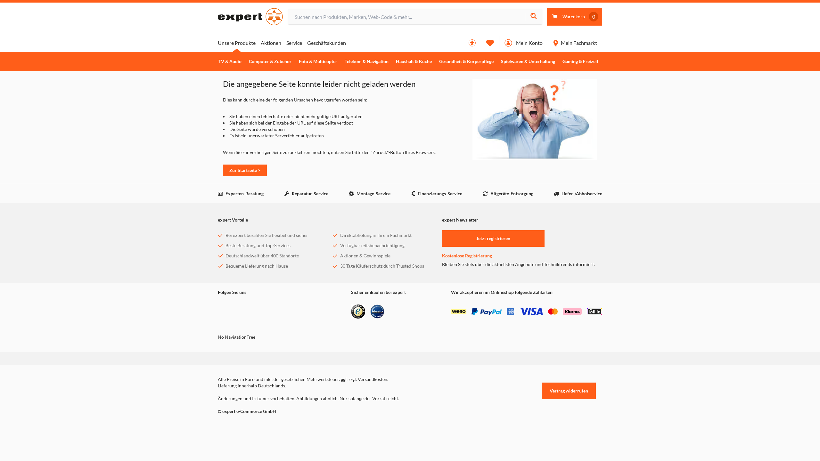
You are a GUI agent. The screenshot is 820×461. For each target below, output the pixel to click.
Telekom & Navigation (367, 61)
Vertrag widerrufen (569, 390)
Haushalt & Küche (414, 61)
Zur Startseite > (244, 170)
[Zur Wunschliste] (490, 43)
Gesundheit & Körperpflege (466, 61)
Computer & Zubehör (270, 61)
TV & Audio (230, 61)
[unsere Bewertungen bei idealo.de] (377, 311)
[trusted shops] (358, 311)
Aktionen (271, 43)
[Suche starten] (533, 17)
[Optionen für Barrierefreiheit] (472, 42)
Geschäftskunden (326, 43)
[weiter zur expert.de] (243, 425)
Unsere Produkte (237, 43)
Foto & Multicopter (318, 61)
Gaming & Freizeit (580, 61)
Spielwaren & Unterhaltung (528, 61)
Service (294, 43)
